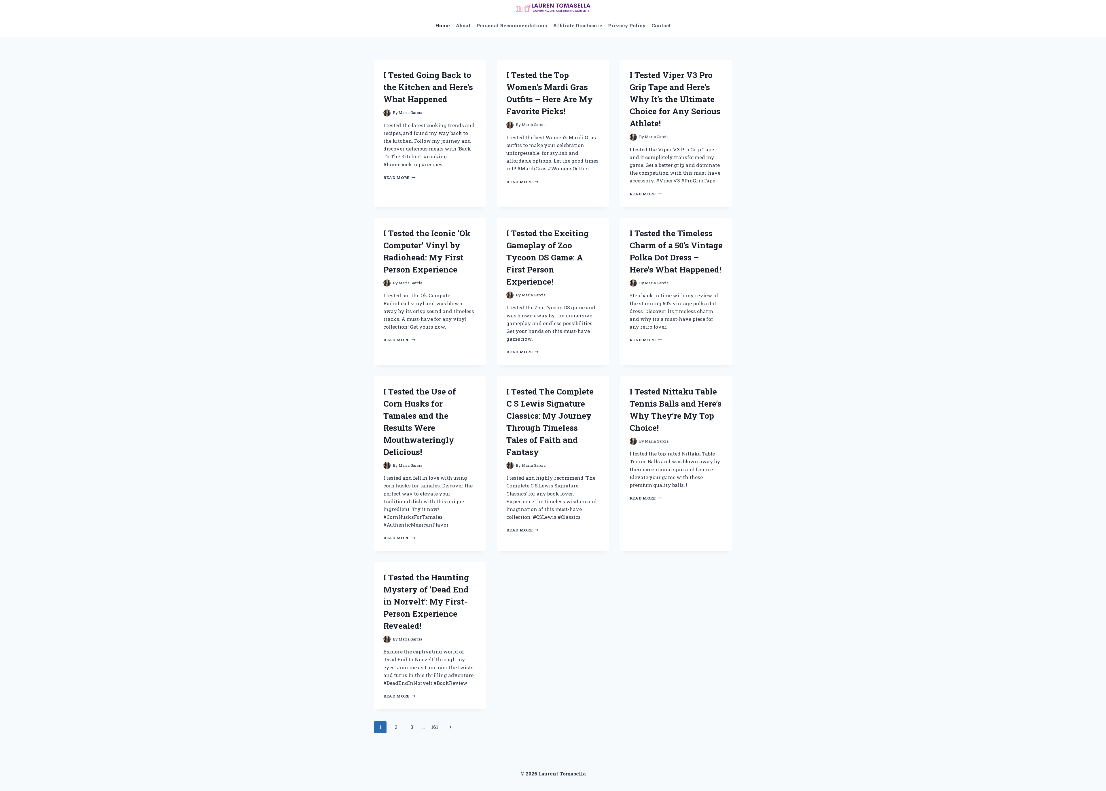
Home (442, 25)
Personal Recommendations (511, 25)
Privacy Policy (627, 25)
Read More (399, 177)
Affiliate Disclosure (577, 25)
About (463, 25)
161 (434, 727)
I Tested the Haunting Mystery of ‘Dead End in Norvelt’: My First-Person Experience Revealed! (426, 601)
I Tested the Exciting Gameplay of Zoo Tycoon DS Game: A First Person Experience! (547, 257)
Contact (661, 25)
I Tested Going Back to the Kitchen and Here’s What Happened (428, 87)
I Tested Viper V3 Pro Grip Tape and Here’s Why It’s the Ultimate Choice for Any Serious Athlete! (675, 99)
